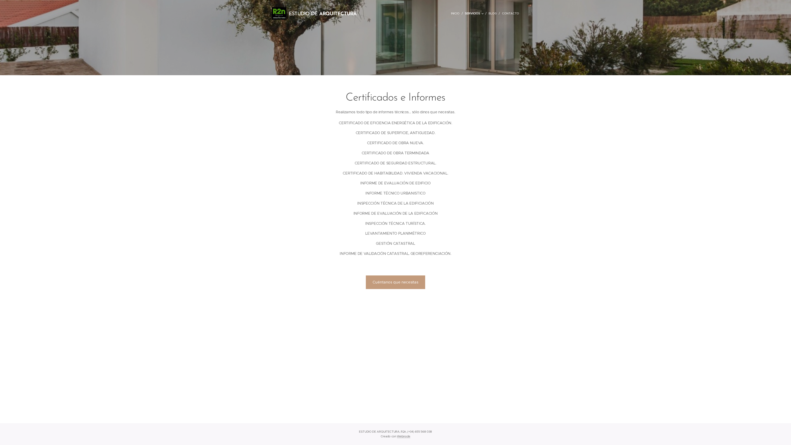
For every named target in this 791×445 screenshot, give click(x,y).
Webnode (403, 436)
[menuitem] (456, 13)
